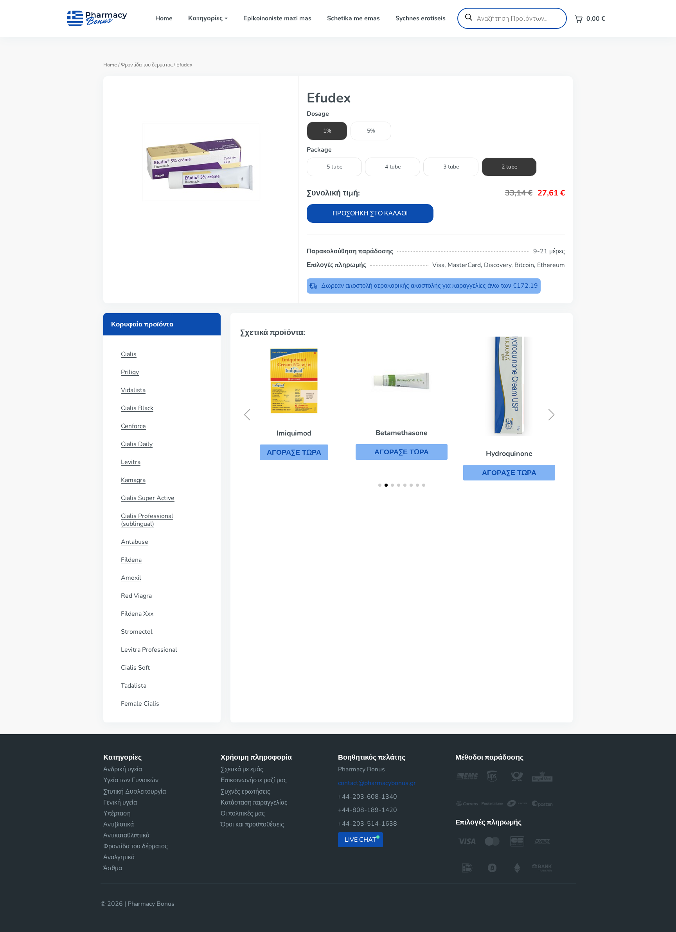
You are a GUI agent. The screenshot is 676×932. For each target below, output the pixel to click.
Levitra (130, 462)
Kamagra (133, 480)
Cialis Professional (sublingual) (147, 520)
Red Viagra (136, 595)
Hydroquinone (509, 453)
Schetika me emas (353, 18)
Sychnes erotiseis (421, 18)
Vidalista (133, 390)
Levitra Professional (149, 649)
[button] (294, 452)
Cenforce (133, 426)
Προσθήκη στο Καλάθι (370, 213)
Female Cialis (140, 703)
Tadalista (133, 685)
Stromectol (137, 631)
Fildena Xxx (137, 613)
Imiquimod (294, 433)
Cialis (129, 354)
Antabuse (134, 542)
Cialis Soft (135, 667)
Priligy (130, 372)
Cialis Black (137, 408)
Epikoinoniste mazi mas (277, 18)
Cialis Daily (137, 444)
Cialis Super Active (147, 498)
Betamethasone (402, 432)
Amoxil (131, 578)
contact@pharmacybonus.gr (377, 783)
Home (164, 18)
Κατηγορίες (205, 18)
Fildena (131, 560)
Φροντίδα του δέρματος (147, 64)
